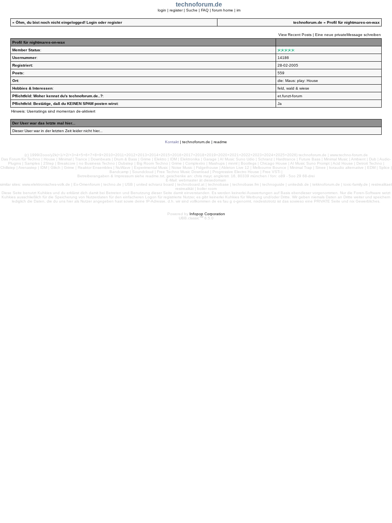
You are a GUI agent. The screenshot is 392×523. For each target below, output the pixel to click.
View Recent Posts (295, 35)
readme (220, 142)
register (176, 10)
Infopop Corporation (207, 214)
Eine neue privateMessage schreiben (348, 35)
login (162, 10)
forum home (222, 10)
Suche (192, 10)
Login (92, 22)
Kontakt (172, 142)
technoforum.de (307, 22)
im (238, 10)
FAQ (205, 10)
